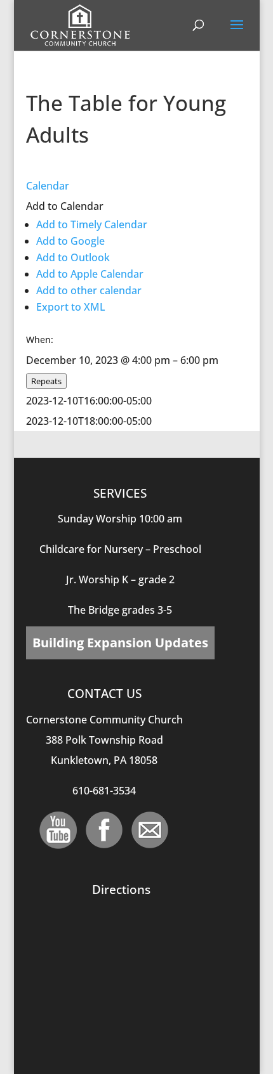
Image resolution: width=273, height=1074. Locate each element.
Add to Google (70, 241)
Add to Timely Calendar (91, 224)
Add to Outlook (73, 257)
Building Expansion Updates (120, 642)
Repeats (46, 381)
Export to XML (70, 307)
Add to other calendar (89, 290)
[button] (64, 206)
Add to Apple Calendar (89, 274)
